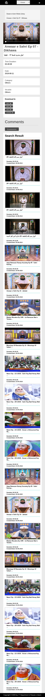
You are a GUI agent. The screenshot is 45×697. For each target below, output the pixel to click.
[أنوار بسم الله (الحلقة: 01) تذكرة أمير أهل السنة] (22, 226)
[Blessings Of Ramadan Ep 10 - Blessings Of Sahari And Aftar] (22, 336)
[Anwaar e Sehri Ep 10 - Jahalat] (22, 281)
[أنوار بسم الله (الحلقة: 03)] (22, 200)
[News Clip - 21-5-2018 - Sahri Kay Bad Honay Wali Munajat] (22, 364)
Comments (11, 129)
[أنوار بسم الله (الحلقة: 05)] (22, 147)
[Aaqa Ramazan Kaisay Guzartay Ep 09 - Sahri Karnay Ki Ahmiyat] (22, 253)
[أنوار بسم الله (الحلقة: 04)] (22, 173)
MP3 (8, 106)
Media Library (20, 14)
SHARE (9, 112)
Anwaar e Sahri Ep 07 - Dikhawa (17, 18)
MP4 (8, 103)
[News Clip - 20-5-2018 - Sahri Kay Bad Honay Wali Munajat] (22, 392)
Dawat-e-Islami (11, 14)
